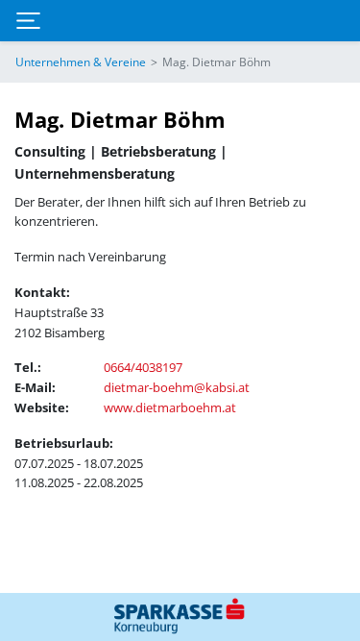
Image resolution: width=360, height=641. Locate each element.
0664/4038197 (143, 367)
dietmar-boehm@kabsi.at (177, 387)
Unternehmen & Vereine (80, 62)
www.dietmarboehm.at (170, 407)
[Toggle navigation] (28, 21)
